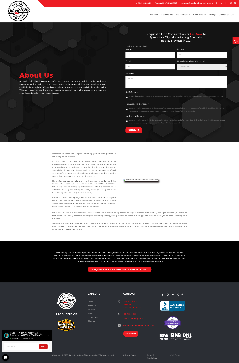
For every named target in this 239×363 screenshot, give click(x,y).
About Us (167, 14)
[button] (236, 40)
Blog (212, 14)
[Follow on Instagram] (221, 3)
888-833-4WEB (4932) (167, 3)
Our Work (200, 14)
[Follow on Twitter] (231, 3)
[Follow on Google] (235, 3)
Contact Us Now (131, 333)
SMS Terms (175, 355)
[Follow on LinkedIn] (226, 3)
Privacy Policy (129, 355)
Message (130, 73)
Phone (181, 49)
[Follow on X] (178, 295)
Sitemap (91, 321)
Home (154, 14)
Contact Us (226, 14)
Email (128, 61)
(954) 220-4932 (144, 3)
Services (182, 14)
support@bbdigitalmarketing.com (197, 3)
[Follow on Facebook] (217, 3)
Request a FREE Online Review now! (120, 269)
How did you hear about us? (191, 61)
